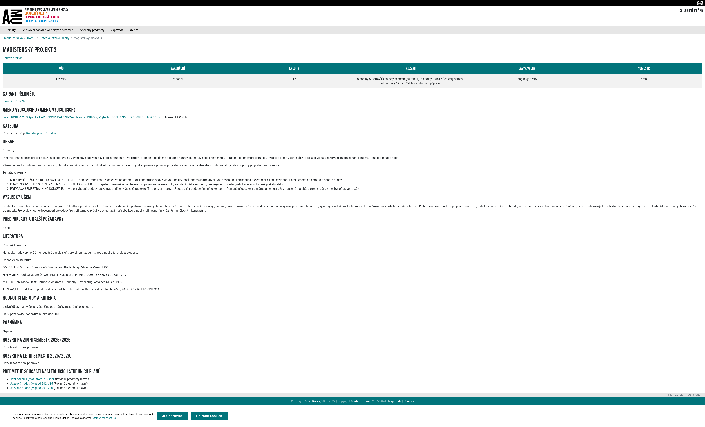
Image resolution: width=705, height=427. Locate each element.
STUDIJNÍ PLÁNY (692, 10)
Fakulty (11, 30)
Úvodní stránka (13, 38)
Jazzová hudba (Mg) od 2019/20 (31, 388)
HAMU (31, 38)
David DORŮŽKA (14, 117)
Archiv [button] (133, 30)
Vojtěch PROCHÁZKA (113, 117)
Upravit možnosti (102, 417)
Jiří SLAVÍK (135, 117)
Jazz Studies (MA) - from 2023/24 (32, 379)
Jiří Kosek (314, 401)
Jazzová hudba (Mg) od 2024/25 (31, 383)
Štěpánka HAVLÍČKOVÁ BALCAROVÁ (50, 117)
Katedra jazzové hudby (54, 38)
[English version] (699, 3)
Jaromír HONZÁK (14, 101)
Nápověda (117, 30)
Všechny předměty (92, 30)
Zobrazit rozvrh (13, 58)
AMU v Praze (362, 401)
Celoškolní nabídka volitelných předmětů (47, 30)
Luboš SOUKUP (154, 117)
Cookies (409, 401)
